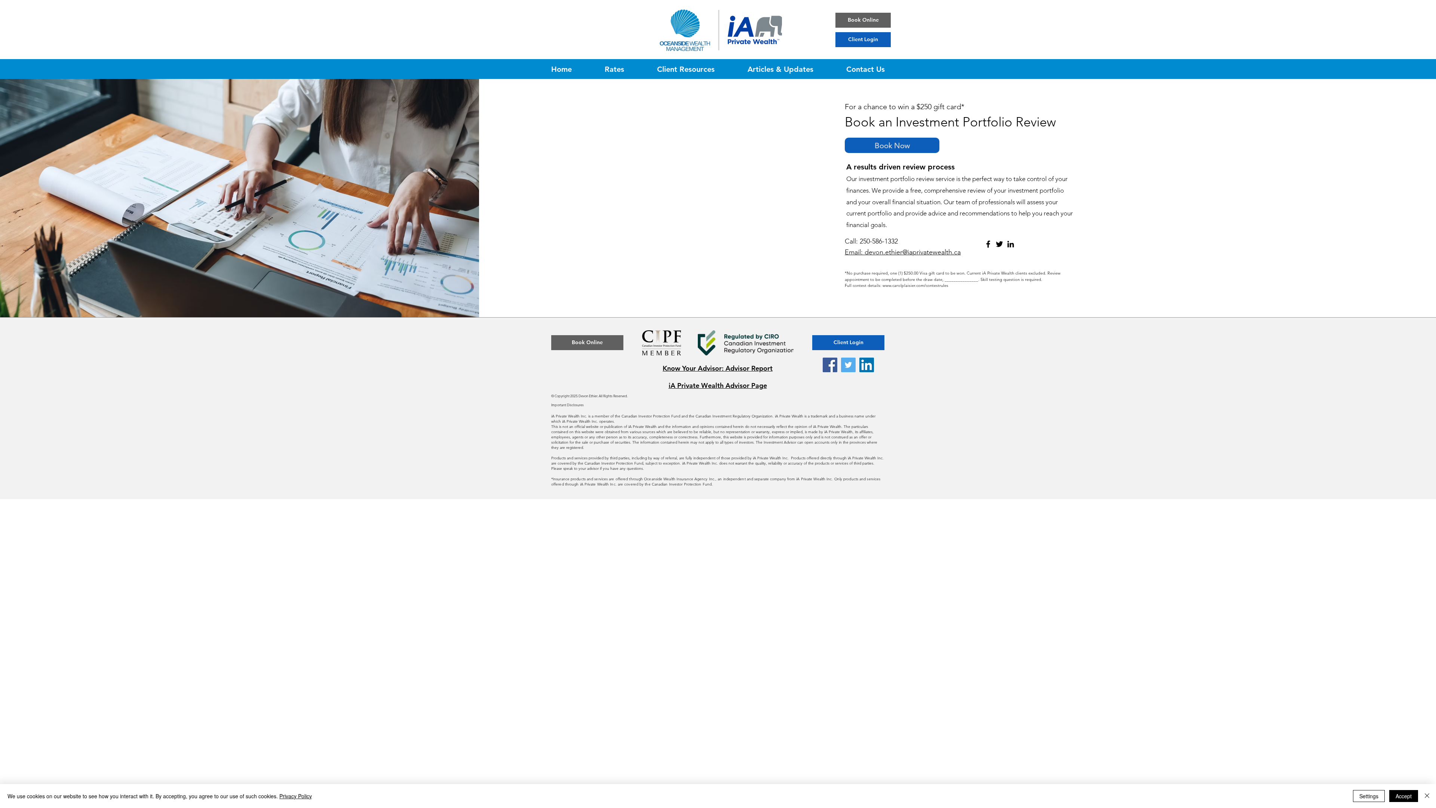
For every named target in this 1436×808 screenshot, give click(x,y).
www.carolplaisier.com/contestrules (915, 285)
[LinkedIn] (1010, 244)
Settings (1368, 796)
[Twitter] (999, 244)
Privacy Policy (295, 796)
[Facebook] (988, 244)
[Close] (1427, 796)
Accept (1404, 796)
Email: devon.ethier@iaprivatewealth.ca (903, 252)
